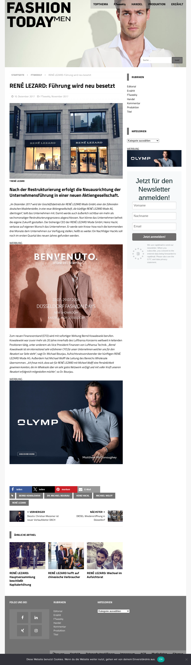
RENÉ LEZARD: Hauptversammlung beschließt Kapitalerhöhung (22, 579)
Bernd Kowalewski (29, 495)
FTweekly (120, 4)
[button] (21, 489)
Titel (129, 112)
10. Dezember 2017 (24, 96)
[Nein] (186, 659)
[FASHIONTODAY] (95, 65)
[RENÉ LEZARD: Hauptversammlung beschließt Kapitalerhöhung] (27, 567)
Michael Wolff (104, 495)
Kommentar (133, 103)
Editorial (131, 86)
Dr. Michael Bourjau (58, 495)
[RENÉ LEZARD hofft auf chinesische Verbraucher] (66, 567)
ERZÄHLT (177, 4)
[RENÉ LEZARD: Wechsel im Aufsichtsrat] (105, 567)
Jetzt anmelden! (154, 236)
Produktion (133, 107)
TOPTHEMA (100, 4)
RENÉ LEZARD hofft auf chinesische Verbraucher (64, 575)
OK (161, 659)
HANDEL (137, 4)
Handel (131, 99)
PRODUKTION (156, 4)
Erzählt (131, 91)
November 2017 (59, 96)
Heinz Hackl (82, 495)
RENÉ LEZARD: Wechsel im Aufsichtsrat (104, 575)
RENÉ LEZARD (19, 502)
